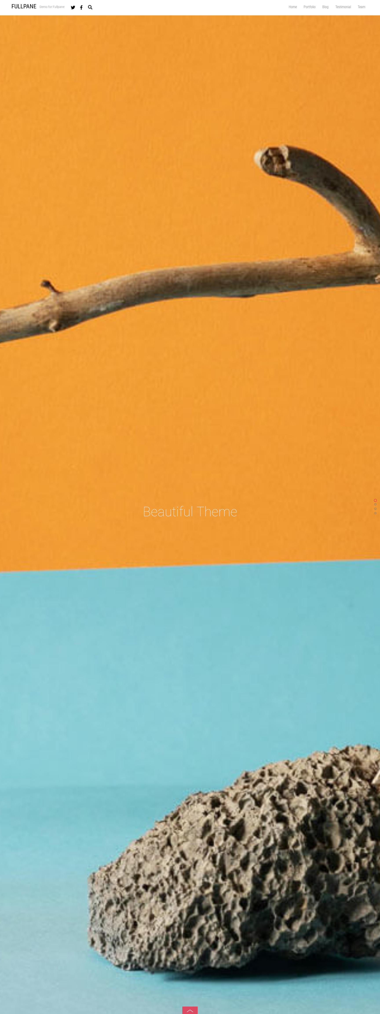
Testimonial (343, 7)
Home (293, 7)
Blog (325, 7)
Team (361, 7)
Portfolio (310, 7)
